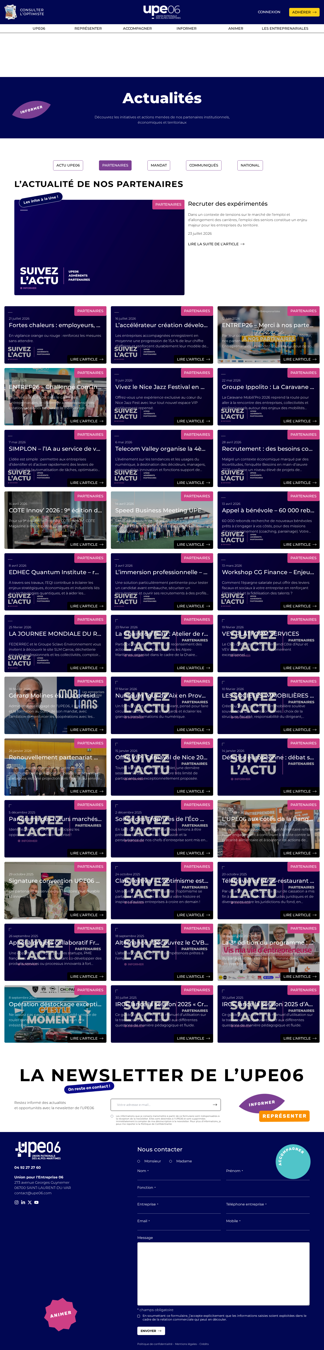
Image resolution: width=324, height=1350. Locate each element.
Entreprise (147, 1204)
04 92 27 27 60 (27, 1167)
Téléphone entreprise (246, 1204)
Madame (184, 1161)
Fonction (146, 1187)
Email (143, 1221)
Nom (143, 1171)
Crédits (204, 1344)
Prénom (234, 1171)
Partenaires (115, 165)
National (250, 165)
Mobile (233, 1221)
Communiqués (203, 165)
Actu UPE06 (68, 165)
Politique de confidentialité (154, 1344)
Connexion (269, 12)
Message (145, 1238)
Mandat (159, 165)
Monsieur (152, 1161)
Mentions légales (186, 1344)
